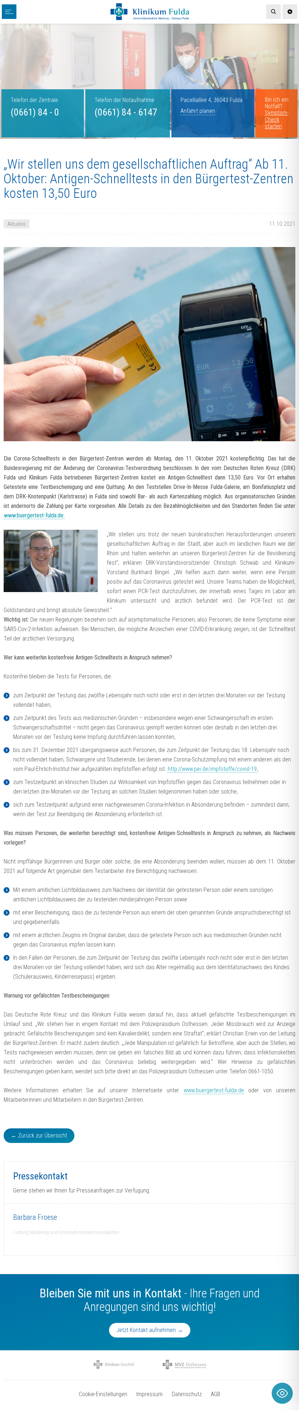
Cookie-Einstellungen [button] (103, 1394)
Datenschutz (187, 1394)
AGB (215, 1394)
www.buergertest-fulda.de (214, 1090)
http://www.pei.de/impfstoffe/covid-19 (212, 768)
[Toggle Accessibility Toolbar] (282, 1393)
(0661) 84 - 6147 (125, 112)
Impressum (149, 1394)
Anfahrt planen (197, 110)
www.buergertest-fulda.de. (34, 515)
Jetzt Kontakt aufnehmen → (149, 1330)
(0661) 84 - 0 (35, 112)
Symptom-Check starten (276, 119)
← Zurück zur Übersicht (39, 1135)
